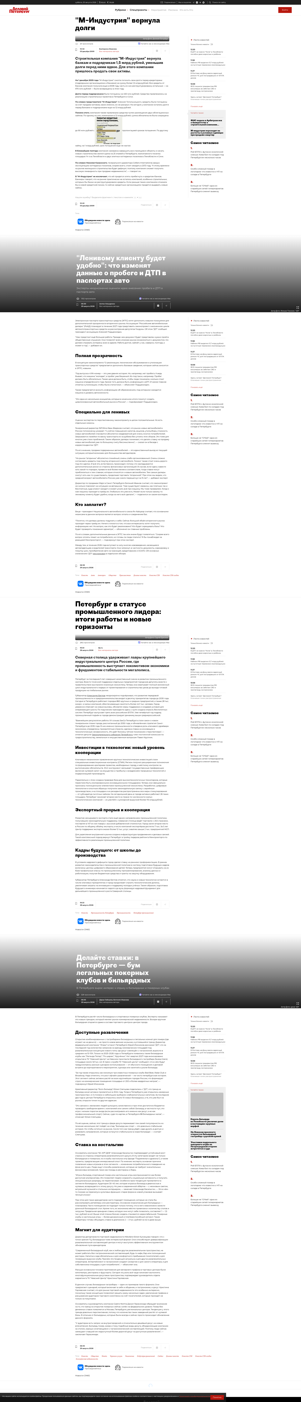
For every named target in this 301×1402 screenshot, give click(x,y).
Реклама (173, 10)
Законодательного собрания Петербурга (112, 735)
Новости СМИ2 (82, 230)
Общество (112, 575)
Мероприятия (158, 10)
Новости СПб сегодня (171, 575)
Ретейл (104, 1356)
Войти (285, 10)
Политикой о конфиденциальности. (194, 1396)
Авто (93, 575)
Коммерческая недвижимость (87, 1359)
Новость (84, 575)
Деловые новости (140, 575)
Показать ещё (197, 106)
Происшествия (125, 575)
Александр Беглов (96, 695)
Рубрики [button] (121, 9)
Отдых (160, 1356)
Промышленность (124, 913)
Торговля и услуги (116, 1356)
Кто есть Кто (186, 10)
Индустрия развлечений (146, 1356)
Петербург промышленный (143, 913)
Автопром (102, 575)
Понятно (217, 1397)
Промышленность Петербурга (102, 913)
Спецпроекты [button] (139, 9)
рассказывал (99, 554)
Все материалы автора (109, 51)
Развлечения (129, 1356)
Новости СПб (154, 575)
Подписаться (169, 2)
